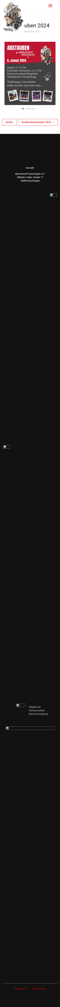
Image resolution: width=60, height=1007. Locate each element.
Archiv (9, 122)
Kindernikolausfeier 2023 (36, 122)
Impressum (20, 988)
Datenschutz (39, 988)
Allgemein (31, 108)
